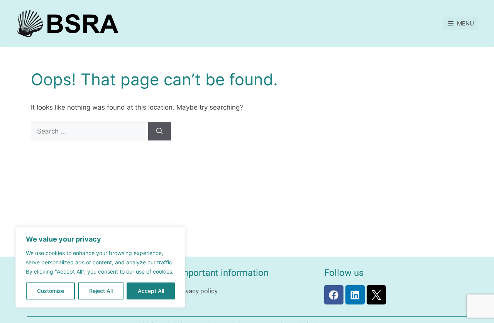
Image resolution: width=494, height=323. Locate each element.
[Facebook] (333, 294)
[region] (100, 267)
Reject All (101, 290)
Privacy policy (198, 291)
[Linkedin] (355, 294)
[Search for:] (89, 131)
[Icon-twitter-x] (376, 294)
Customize (50, 290)
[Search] (159, 131)
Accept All (151, 290)
